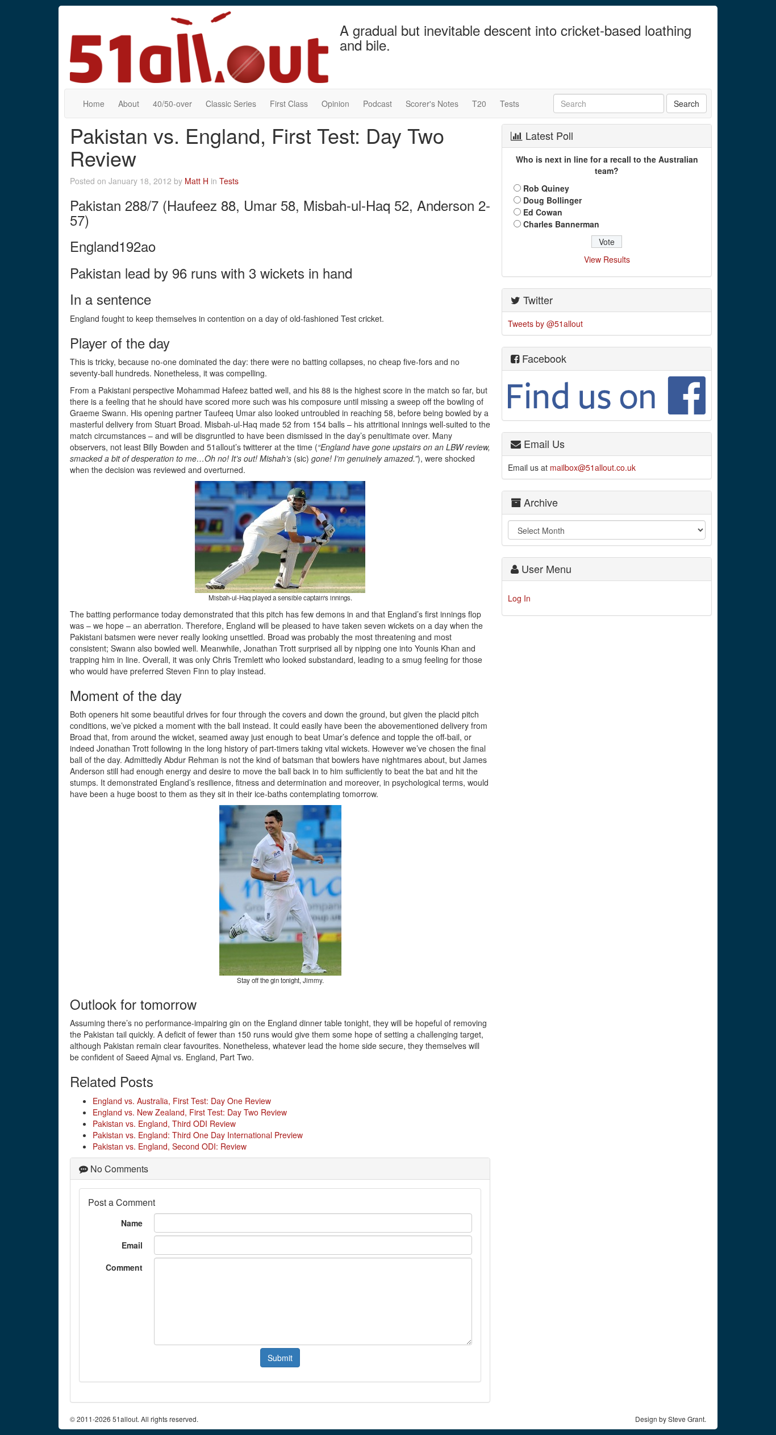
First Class (289, 103)
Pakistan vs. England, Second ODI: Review (170, 1146)
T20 (479, 103)
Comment (124, 1267)
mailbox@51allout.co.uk (593, 467)
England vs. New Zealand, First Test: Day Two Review (190, 1112)
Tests (509, 103)
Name (132, 1223)
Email (132, 1245)
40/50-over (172, 103)
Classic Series (231, 103)
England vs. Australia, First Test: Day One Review (182, 1100)
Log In (519, 598)
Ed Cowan (542, 212)
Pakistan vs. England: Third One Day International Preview (198, 1134)
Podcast (377, 103)
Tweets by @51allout (545, 323)
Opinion (335, 103)
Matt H (196, 180)
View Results (607, 259)
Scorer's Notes (432, 103)
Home (94, 103)
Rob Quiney (546, 188)
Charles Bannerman (561, 224)
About (128, 103)
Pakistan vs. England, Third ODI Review (164, 1123)
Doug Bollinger (552, 200)
